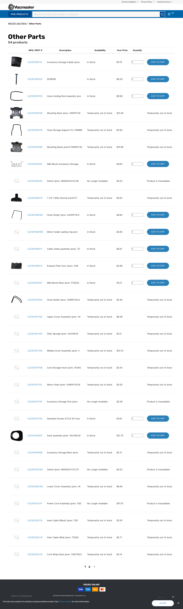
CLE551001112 (34, 62)
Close (163, 603)
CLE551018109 (34, 452)
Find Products (19, 14)
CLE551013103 (34, 299)
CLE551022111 (34, 503)
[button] (131, 2)
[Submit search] (162, 14)
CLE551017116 (34, 401)
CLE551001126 (34, 113)
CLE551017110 (34, 384)
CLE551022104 (35, 486)
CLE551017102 (34, 316)
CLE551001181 (34, 164)
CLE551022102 (35, 469)
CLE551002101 (34, 181)
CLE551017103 (34, 333)
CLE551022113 (34, 537)
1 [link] (85, 566)
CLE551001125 (34, 96)
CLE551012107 (34, 282)
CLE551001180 (34, 147)
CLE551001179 (34, 130)
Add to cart (158, 62)
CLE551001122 (34, 79)
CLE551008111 (34, 249)
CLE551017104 (34, 350)
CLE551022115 (34, 554)
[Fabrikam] (21, 7)
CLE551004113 (34, 198)
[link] (94, 567)
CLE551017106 (34, 367)
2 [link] (89, 566)
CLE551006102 (35, 215)
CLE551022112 (34, 520)
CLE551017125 (34, 418)
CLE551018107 (34, 435)
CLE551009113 (34, 265)
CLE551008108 (35, 232)
